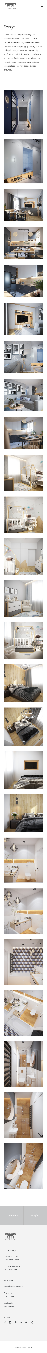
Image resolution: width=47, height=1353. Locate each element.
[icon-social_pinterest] (16, 1322)
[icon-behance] (21, 1322)
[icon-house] (27, 1322)
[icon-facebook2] (5, 1322)
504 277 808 (9, 1296)
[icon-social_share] (32, 1322)
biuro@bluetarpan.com (13, 1286)
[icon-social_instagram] (11, 1322)
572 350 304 (9, 1306)
